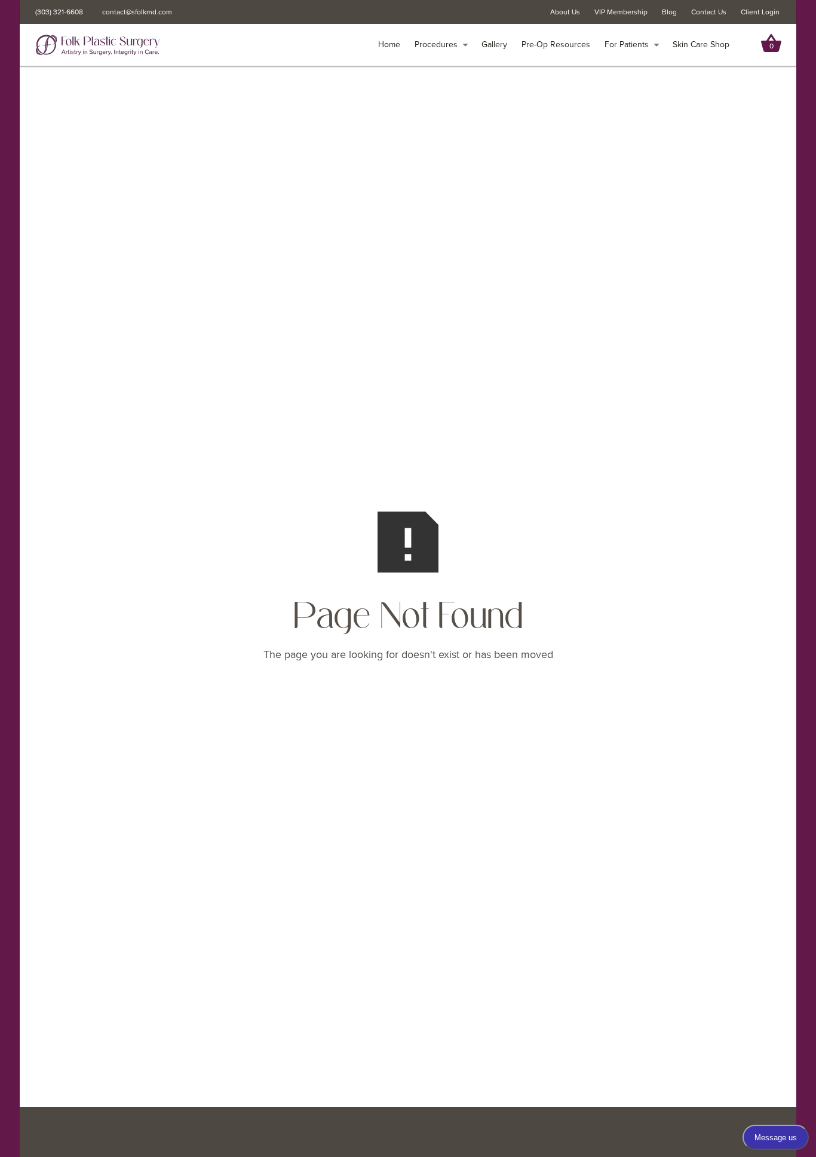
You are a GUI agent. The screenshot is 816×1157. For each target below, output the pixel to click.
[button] (441, 45)
